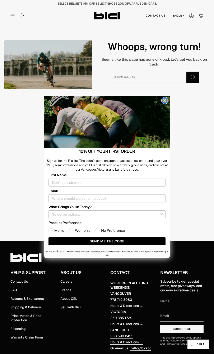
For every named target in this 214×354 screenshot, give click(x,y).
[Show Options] (161, 214)
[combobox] (105, 214)
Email (53, 191)
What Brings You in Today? (70, 207)
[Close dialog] (165, 100)
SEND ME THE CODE (107, 241)
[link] (107, 122)
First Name (57, 175)
